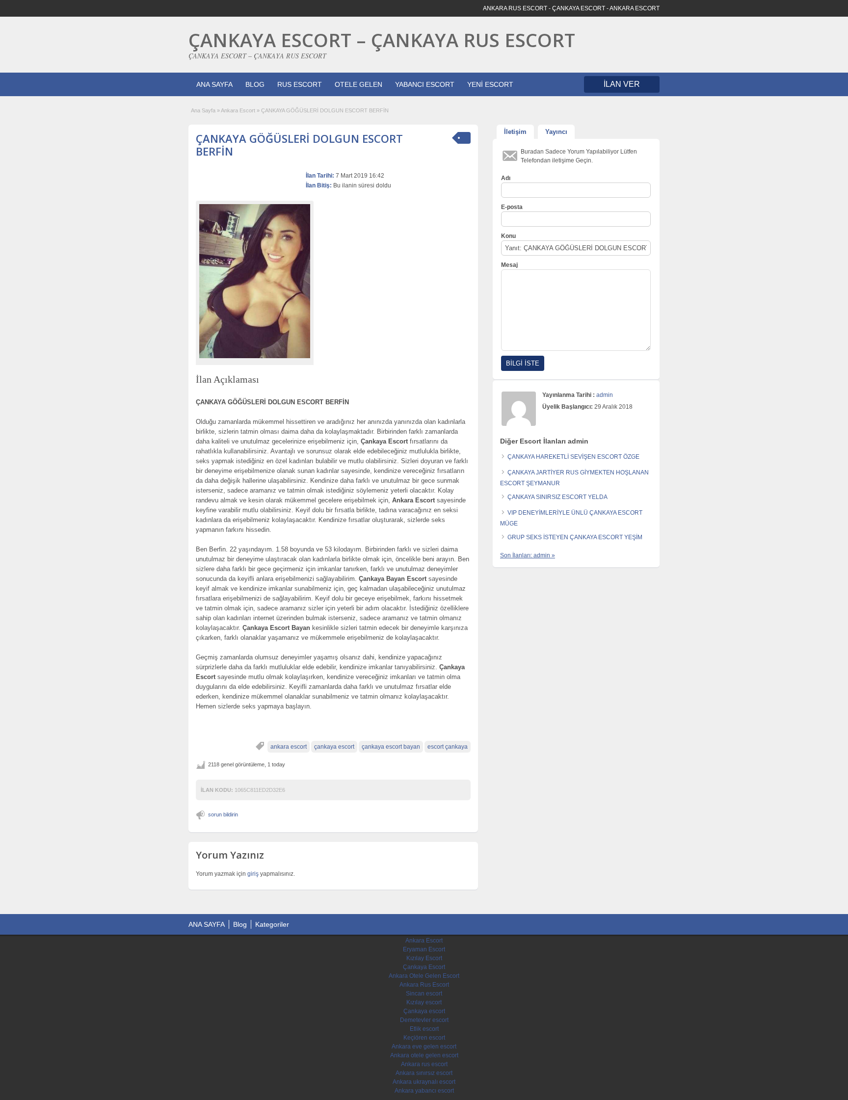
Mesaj (509, 265)
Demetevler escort (424, 1020)
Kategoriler (272, 924)
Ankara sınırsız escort (424, 1073)
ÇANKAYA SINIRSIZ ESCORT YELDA (557, 497)
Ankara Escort (238, 110)
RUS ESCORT (299, 84)
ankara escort (288, 746)
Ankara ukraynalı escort (424, 1081)
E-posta (512, 207)
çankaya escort (334, 746)
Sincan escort (424, 993)
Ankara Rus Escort (424, 984)
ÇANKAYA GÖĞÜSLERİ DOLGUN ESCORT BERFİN (299, 144)
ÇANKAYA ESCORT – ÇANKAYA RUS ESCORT (381, 39)
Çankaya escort (424, 1011)
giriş (253, 873)
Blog (240, 924)
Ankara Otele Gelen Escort (424, 975)
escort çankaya (447, 746)
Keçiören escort (424, 1037)
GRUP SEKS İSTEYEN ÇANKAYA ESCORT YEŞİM (574, 537)
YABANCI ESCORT (424, 84)
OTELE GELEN (358, 84)
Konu (508, 236)
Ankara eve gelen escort (424, 1046)
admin (604, 395)
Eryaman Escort (424, 949)
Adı (505, 178)
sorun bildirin (223, 814)
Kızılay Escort (424, 958)
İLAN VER (622, 84)
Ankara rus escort (424, 1064)
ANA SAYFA (214, 84)
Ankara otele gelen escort (424, 1055)
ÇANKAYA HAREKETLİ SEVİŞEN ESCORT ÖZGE (573, 456)
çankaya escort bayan (391, 746)
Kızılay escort (424, 1002)
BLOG (255, 84)
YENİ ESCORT (490, 84)
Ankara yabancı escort (424, 1090)
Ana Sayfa (203, 110)
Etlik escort (424, 1028)
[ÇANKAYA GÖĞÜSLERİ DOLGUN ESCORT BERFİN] (254, 281)
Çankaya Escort (424, 967)
